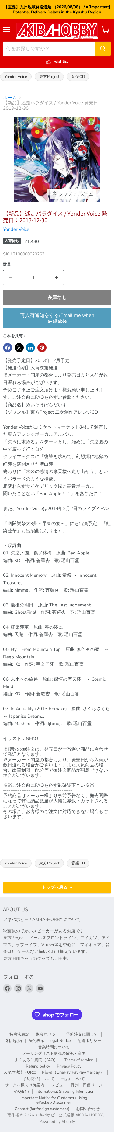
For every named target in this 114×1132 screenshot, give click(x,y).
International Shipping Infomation (65, 1091)
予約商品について (38, 1079)
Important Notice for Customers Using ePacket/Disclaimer (53, 1100)
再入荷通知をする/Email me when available (57, 318)
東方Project (49, 76)
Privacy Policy (69, 1066)
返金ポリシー (48, 1034)
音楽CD (78, 76)
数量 (7, 264)
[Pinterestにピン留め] (42, 347)
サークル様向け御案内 (24, 1085)
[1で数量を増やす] (56, 277)
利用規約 (14, 1040)
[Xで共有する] (19, 347)
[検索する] (103, 49)
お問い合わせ (88, 1109)
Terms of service (78, 1060)
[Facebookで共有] (7, 347)
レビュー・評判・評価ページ (76, 1085)
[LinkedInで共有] (30, 347)
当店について (73, 1079)
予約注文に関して (82, 1034)
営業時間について (54, 1047)
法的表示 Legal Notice (50, 1040)
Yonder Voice (16, 76)
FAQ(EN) (21, 1091)
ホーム (10, 97)
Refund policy (38, 1066)
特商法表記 (19, 1034)
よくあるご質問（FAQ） (36, 1060)
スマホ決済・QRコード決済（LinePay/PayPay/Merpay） (53, 1072)
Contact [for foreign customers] (42, 1109)
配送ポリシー (89, 1040)
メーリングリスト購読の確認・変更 (53, 1053)
